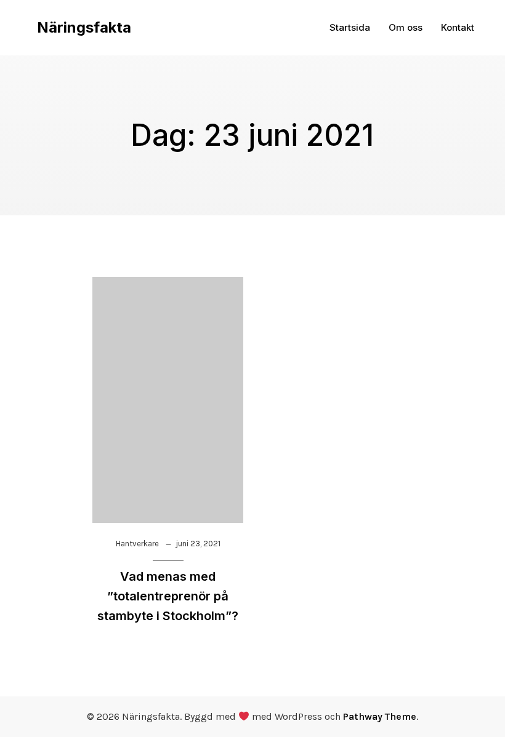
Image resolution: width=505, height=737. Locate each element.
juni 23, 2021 (198, 543)
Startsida (349, 27)
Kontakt (457, 27)
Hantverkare (137, 543)
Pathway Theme (379, 716)
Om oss (405, 27)
